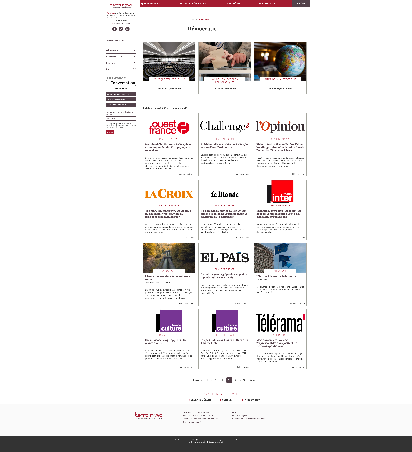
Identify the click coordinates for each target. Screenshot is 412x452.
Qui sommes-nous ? (151, 3)
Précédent (197, 380)
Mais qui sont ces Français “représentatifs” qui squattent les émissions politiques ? (276, 343)
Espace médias (233, 3)
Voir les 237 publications (169, 88)
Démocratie (112, 50)
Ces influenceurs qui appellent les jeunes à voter (165, 341)
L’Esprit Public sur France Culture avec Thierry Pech (224, 341)
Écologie (110, 62)
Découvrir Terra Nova (121, 23)
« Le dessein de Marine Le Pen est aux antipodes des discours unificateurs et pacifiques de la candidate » (224, 213)
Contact (235, 412)
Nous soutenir (267, 3)
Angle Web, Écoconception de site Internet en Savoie (206, 442)
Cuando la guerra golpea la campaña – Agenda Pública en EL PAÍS (224, 276)
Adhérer (301, 3)
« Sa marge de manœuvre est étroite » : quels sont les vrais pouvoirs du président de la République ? (169, 213)
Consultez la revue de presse (116, 99)
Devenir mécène (200, 400)
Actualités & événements (193, 3)
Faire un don (252, 400)
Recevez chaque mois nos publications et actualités (119, 113)
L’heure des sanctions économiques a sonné (167, 278)
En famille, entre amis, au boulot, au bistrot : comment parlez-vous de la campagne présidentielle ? (278, 213)
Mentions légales (239, 415)
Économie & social (115, 56)
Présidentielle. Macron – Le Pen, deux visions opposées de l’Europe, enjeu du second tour (168, 147)
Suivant (252, 380)
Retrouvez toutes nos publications (118, 94)
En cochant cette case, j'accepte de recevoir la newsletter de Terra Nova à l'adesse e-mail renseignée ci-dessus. (121, 125)
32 (244, 380)
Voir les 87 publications (280, 88)
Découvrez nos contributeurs (116, 105)
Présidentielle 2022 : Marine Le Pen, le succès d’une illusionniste (224, 146)
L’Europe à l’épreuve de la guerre (276, 276)
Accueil (191, 19)
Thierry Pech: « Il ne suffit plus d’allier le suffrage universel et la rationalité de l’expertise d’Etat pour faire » (280, 147)
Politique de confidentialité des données (250, 418)
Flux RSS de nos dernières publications (200, 418)
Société (110, 69)
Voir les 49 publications (224, 88)
